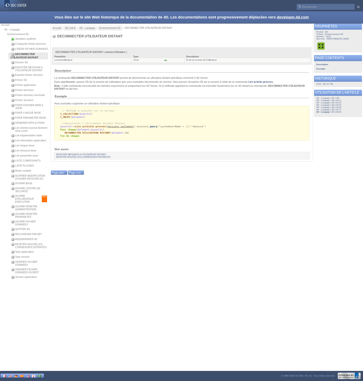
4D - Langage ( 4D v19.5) (328, 105)
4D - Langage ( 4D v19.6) (328, 107)
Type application (24, 251)
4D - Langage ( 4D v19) (327, 98)
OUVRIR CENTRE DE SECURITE (27, 190)
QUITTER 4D (22, 229)
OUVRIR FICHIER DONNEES (25, 223)
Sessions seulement (120, 126)
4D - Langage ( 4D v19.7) (328, 109)
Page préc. (58, 173)
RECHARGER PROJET (28, 234)
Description (322, 64)
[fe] (27, 375)
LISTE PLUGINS (24, 165)
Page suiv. (75, 173)
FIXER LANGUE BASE (28, 112)
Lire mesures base (25, 150)
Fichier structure (24, 100)
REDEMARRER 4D (26, 239)
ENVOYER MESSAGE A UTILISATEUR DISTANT (28, 69)
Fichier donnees (24, 90)
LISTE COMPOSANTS (28, 160)
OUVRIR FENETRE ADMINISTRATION (26, 208)
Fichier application (25, 85)
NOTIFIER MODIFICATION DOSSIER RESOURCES (30, 177)
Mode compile (23, 170)
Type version (22, 256)
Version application (26, 277)
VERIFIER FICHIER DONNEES (26, 263)
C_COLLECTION (69, 114)
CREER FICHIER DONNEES (31, 48)
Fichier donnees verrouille (30, 95)
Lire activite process (260, 81)
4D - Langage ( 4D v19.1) (328, 100)
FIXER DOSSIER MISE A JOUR (29, 107)
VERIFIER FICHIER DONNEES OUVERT (27, 271)
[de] (16, 375)
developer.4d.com (293, 17)
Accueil (5, 25)
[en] (10, 375)
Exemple (320, 69)
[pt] (39, 375)
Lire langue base (24, 145)
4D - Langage (12, 29)
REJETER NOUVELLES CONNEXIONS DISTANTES (31, 246)
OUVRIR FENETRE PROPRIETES (26, 215)
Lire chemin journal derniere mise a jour (31, 129)
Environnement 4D (18, 34)
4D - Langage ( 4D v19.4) (328, 102)
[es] (22, 375)
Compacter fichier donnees (30, 43)
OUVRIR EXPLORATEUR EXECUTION (30, 198)
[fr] (4, 375)
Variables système (25, 38)
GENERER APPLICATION (30, 122)
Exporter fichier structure (29, 75)
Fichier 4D (21, 80)
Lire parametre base (26, 155)
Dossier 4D (21, 62)
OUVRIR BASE (23, 183)
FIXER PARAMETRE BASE (30, 117)
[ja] (33, 375)
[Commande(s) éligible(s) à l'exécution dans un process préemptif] (321, 46)
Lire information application (30, 140)
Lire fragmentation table (28, 135)
